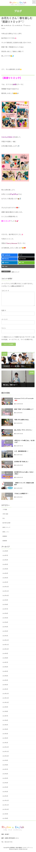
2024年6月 (5, 666)
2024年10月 (5, 649)
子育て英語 (5, 514)
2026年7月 (5, 555)
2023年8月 (5, 711)
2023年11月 (5, 698)
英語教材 (4, 536)
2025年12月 (5, 586)
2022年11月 (5, 751)
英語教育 (4, 540)
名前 (3, 310)
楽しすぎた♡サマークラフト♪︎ (23, 430)
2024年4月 (5, 675)
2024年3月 (5, 680)
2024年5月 (5, 671)
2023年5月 (5, 724)
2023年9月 (5, 707)
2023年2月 (5, 738)
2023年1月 (5, 742)
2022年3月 (5, 787)
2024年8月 (5, 658)
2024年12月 (5, 640)
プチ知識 (4, 509)
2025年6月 (5, 613)
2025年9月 (5, 600)
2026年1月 (5, 582)
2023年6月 (5, 720)
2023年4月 (5, 729)
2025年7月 (5, 609)
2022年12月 (5, 747)
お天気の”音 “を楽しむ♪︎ (21, 461)
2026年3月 (5, 573)
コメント (5, 290)
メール (4, 319)
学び (3, 518)
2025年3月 (5, 626)
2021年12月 (5, 800)
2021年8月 (5, 818)
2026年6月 (5, 560)
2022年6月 (5, 773)
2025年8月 (5, 604)
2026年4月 (5, 569)
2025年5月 (5, 618)
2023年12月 (5, 693)
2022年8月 (5, 765)
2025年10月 (5, 595)
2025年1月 (5, 635)
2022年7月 (5, 769)
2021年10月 (5, 809)
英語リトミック (15, 272)
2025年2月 (5, 631)
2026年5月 (5, 564)
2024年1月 (5, 689)
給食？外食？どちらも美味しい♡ (24, 409)
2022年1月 (5, 796)
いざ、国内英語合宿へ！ (21, 451)
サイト (3, 328)
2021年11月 (5, 805)
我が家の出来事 (6, 523)
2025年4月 (5, 622)
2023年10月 (5, 702)
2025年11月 (5, 591)
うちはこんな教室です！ (21, 493)
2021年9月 (5, 814)
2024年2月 (5, 684)
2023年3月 (5, 733)
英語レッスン (5, 531)
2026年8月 (5, 551)
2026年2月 (5, 577)
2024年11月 (5, 644)
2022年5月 (5, 778)
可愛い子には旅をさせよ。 (22, 419)
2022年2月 (5, 791)
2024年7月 (5, 662)
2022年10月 (5, 756)
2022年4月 (5, 782)
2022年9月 (5, 760)
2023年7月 (5, 716)
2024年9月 (5, 653)
